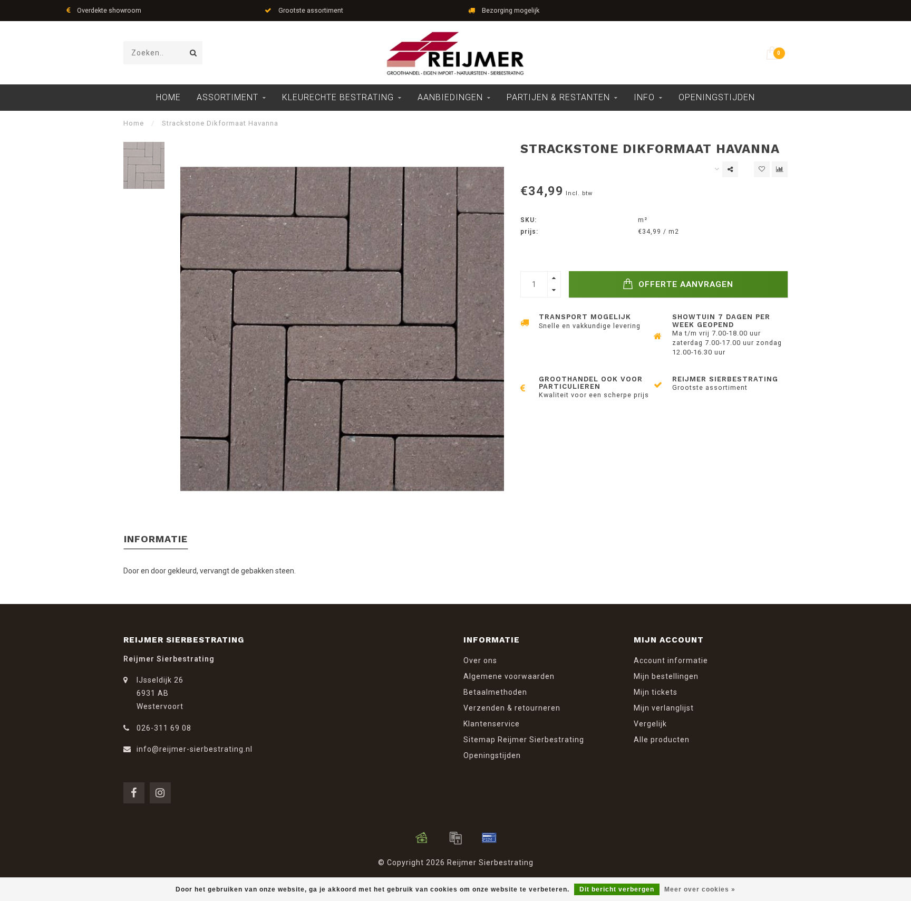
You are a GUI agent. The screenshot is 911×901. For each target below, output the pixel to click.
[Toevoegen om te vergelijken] (780, 169)
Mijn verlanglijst (664, 708)
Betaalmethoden (495, 692)
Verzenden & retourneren (511, 708)
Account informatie (671, 660)
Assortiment (227, 97)
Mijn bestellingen (666, 676)
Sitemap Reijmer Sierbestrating (523, 739)
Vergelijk (650, 724)
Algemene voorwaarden (509, 676)
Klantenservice (491, 724)
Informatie (156, 538)
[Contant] (422, 838)
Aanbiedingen (450, 97)
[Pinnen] (489, 838)
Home (168, 97)
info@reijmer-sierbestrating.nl (195, 749)
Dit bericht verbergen (616, 889)
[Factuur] (455, 838)
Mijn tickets (655, 692)
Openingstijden (717, 97)
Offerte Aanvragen (684, 284)
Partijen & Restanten (558, 97)
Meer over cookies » (699, 889)
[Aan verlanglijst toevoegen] (762, 169)
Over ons (480, 660)
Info (644, 97)
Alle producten (662, 739)
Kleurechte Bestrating (338, 97)
